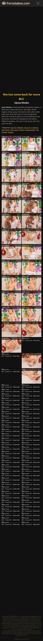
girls (27, 619)
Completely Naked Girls (25, 626)
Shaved (4, 132)
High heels (5, 130)
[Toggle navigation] (38, 3)
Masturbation (30, 130)
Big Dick (13, 128)
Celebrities (19, 620)
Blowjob (20, 128)
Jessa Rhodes (22, 102)
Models (25, 620)
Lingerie (22, 130)
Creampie (34, 128)
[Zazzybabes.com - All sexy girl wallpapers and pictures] (16, 3)
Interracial (14, 130)
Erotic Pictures (11, 626)
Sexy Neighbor (21, 622)
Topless (10, 132)
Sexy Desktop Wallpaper (12, 625)
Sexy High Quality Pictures (9, 618)
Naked (3, 623)
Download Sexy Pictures (34, 628)
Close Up (27, 128)
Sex (37, 130)
